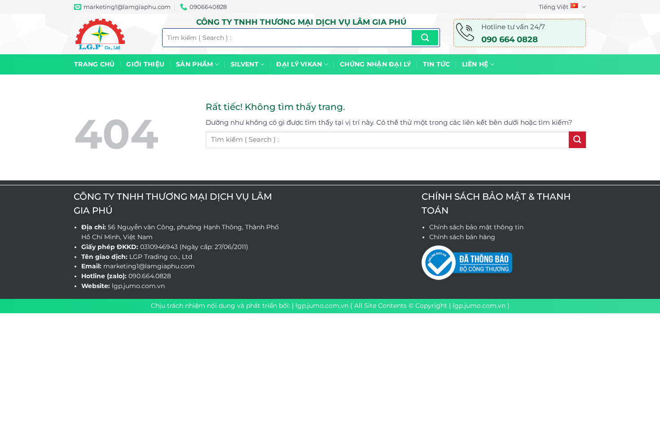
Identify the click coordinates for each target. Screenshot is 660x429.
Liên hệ (475, 64)
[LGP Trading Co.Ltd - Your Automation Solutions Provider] (111, 34)
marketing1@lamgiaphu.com (149, 266)
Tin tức (436, 64)
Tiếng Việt (553, 6)
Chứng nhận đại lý (375, 64)
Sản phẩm (194, 64)
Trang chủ (94, 64)
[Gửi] (425, 38)
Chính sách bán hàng (462, 237)
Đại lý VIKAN (299, 64)
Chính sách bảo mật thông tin (476, 227)
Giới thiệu (145, 64)
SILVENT (245, 64)
